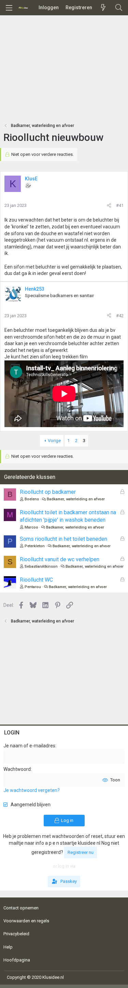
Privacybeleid (16, 933)
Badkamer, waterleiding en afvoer (76, 499)
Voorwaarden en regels (26, 920)
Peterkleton (35, 546)
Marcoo (31, 527)
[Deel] (109, 205)
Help (8, 947)
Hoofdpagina (16, 959)
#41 (120, 205)
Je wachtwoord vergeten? (31, 790)
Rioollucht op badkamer (48, 492)
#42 (120, 315)
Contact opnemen (21, 907)
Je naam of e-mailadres (29, 745)
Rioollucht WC (36, 580)
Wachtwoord (17, 769)
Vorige (54, 440)
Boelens (32, 499)
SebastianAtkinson (41, 566)
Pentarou (33, 587)
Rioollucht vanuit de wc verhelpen (59, 559)
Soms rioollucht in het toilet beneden (63, 539)
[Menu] (8, 8)
